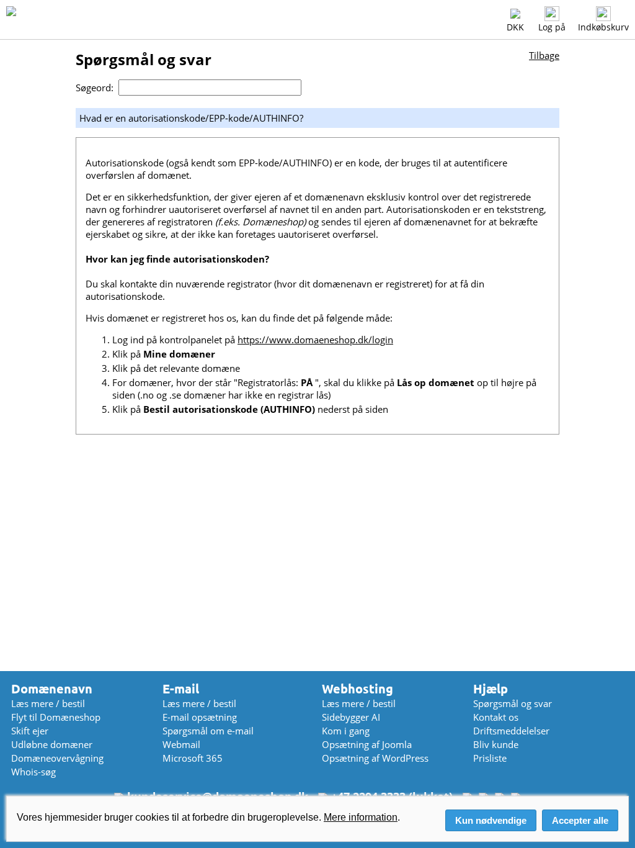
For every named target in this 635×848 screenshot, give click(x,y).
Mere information (360, 817)
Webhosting (357, 689)
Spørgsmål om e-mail (208, 730)
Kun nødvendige (490, 820)
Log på (552, 27)
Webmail (181, 744)
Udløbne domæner (51, 744)
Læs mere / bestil (48, 703)
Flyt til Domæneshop (55, 717)
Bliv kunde (495, 744)
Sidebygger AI (351, 717)
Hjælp (490, 689)
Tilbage (544, 55)
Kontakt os (495, 717)
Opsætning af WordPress (375, 758)
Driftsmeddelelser (511, 730)
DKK (515, 27)
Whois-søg (33, 771)
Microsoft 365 (192, 758)
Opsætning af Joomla (367, 744)
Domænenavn (51, 689)
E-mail (180, 689)
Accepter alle (580, 820)
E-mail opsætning (199, 717)
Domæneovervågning (57, 758)
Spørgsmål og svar (512, 703)
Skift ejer (29, 730)
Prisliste (490, 758)
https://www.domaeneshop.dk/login (315, 339)
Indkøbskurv (603, 27)
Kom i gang (346, 730)
